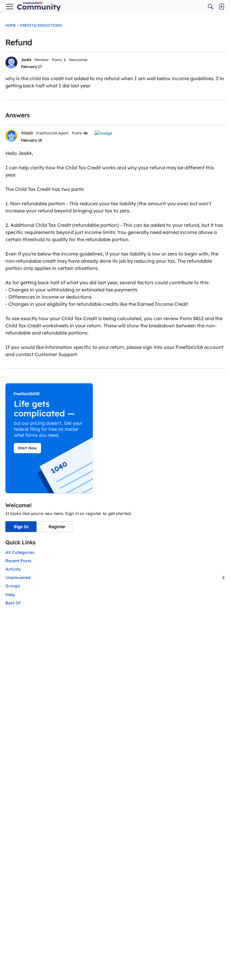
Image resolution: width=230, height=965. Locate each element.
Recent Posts (18, 560)
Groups (12, 586)
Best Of (13, 603)
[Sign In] (221, 6)
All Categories (19, 552)
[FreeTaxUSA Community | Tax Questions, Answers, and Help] (39, 7)
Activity (13, 569)
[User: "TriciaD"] (11, 136)
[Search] (210, 6)
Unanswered (115, 577)
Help (10, 594)
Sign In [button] (21, 526)
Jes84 (26, 59)
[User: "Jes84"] (11, 63)
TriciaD (27, 133)
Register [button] (57, 526)
